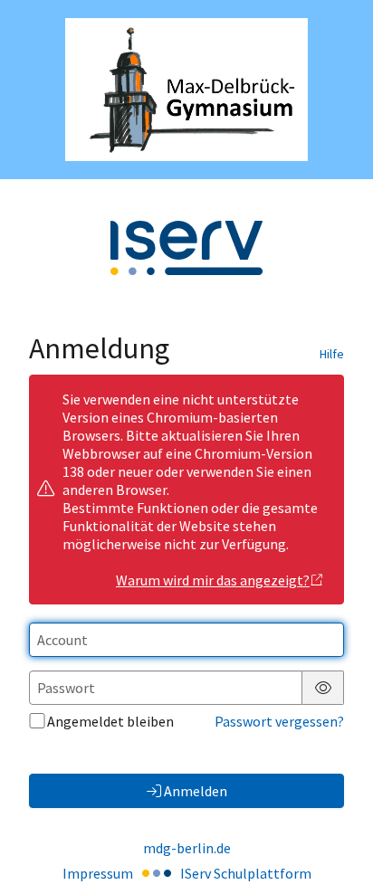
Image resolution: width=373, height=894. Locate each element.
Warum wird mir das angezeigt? (213, 580)
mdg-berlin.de (187, 848)
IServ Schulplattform (245, 873)
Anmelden (195, 791)
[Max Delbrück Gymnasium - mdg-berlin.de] (186, 89)
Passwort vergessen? (279, 721)
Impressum (97, 873)
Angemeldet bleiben (110, 721)
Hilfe (332, 354)
